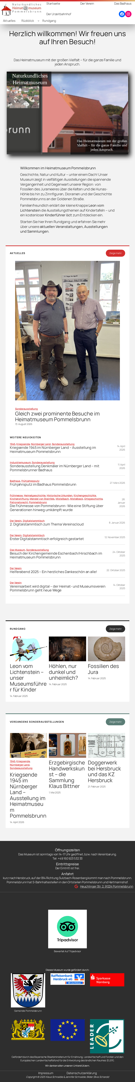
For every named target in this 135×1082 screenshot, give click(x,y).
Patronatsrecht (19, 502)
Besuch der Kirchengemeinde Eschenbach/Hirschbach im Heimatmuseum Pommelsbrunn (56, 555)
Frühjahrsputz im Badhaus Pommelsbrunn (43, 484)
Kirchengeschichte (85, 495)
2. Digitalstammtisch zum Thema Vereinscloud (47, 524)
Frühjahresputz (30, 480)
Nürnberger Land (41, 444)
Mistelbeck (76, 498)
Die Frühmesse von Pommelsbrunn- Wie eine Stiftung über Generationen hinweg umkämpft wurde (56, 508)
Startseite (53, 3)
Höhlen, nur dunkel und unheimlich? (63, 672)
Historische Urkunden (59, 495)
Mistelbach (62, 498)
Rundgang (49, 21)
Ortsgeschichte (93, 498)
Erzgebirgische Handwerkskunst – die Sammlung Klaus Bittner (67, 774)
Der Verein (16, 520)
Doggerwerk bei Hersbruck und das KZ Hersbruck (104, 771)
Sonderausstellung (26, 408)
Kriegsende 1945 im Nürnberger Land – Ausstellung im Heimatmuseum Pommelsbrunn (53, 449)
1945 (12, 444)
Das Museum (17, 549)
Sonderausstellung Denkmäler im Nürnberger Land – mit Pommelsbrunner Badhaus (54, 468)
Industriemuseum (20, 462)
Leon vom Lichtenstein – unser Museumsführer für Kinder (28, 677)
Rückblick (27, 21)
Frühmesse (16, 495)
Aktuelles (9, 21)
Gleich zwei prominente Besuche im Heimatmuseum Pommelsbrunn (57, 416)
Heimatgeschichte (35, 495)
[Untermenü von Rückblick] (38, 21)
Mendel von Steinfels (42, 498)
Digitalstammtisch (34, 520)
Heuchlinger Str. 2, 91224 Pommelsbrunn (106, 886)
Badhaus (15, 480)
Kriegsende (23, 444)
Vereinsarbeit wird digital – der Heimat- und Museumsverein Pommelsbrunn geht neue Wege (57, 588)
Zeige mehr (115, 253)
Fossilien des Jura (103, 669)
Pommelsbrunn (38, 502)
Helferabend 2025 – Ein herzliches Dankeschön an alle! (53, 572)
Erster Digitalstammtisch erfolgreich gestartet (47, 539)
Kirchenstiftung (19, 498)
